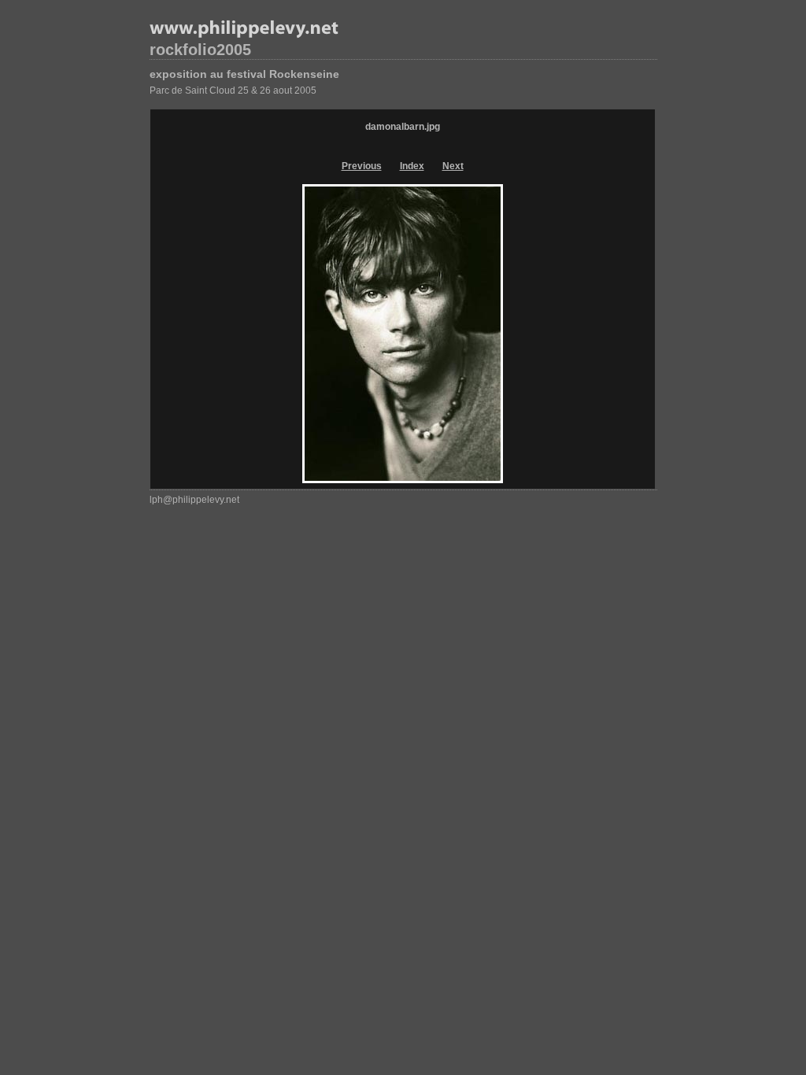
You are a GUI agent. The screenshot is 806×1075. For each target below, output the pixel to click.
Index (412, 166)
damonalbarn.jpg (402, 126)
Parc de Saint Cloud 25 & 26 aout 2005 (233, 90)
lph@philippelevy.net (194, 499)
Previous (362, 166)
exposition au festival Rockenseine (244, 74)
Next (453, 166)
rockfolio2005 (200, 49)
